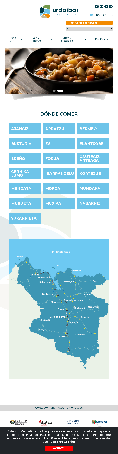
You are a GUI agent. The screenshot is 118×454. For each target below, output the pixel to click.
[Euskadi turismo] (72, 423)
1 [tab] (54, 91)
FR (111, 14)
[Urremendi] (18, 423)
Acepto (59, 448)
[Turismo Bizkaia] (45, 423)
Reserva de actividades (83, 22)
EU (98, 14)
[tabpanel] (59, 71)
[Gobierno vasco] (99, 423)
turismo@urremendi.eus (66, 407)
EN (104, 14)
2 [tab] (60, 91)
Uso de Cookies (64, 441)
